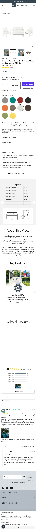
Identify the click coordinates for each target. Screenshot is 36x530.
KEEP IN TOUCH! (10, 503)
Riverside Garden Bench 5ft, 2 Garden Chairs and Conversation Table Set (18, 440)
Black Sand (28, 100)
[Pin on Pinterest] (11, 488)
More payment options (28, 88)
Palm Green (5, 115)
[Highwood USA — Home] (20, 5)
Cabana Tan (12, 108)
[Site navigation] (34, 6)
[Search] (2, 6)
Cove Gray (5, 100)
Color (7, 95)
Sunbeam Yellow (12, 115)
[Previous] (2, 202)
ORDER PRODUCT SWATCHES (9, 138)
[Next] (33, 202)
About (5, 497)
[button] (31, 446)
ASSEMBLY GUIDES (6, 142)
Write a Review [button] (19, 391)
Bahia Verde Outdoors (9, 12)
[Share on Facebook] (3, 488)
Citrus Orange (5, 108)
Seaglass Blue (12, 100)
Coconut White (20, 108)
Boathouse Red (20, 100)
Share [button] (4, 446)
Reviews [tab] (4, 397)
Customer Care (10, 492)
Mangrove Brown (28, 108)
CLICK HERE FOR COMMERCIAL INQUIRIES (12, 147)
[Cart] (9, 6)
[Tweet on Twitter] (7, 488)
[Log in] (6, 6)
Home (3, 12)
